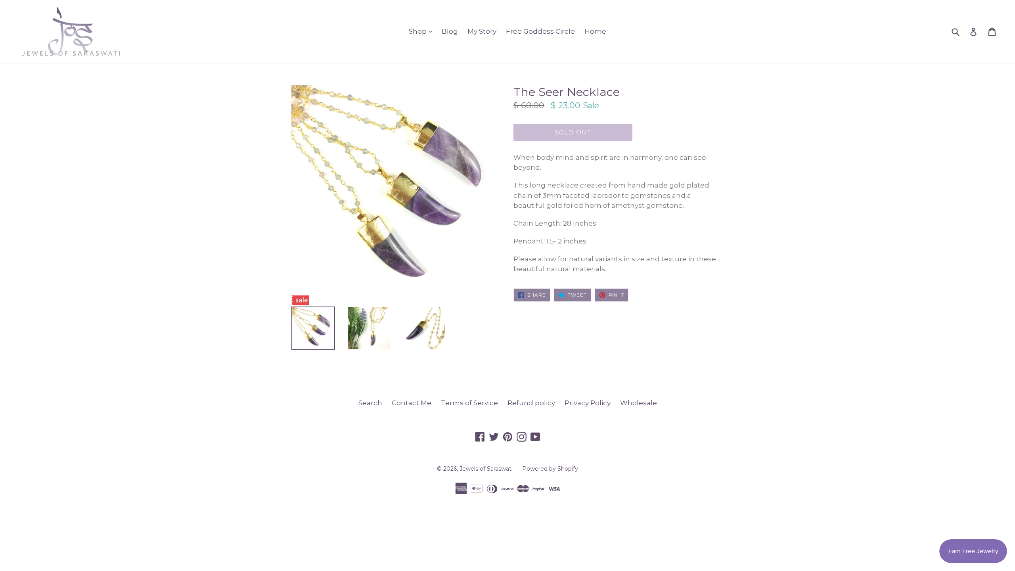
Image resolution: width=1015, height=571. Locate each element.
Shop (422, 31)
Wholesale (638, 403)
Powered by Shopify (550, 468)
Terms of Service (469, 403)
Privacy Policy (588, 403)
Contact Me (411, 403)
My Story (481, 31)
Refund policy (531, 403)
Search (370, 403)
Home (595, 31)
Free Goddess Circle (540, 31)
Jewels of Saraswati (486, 468)
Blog (450, 31)
